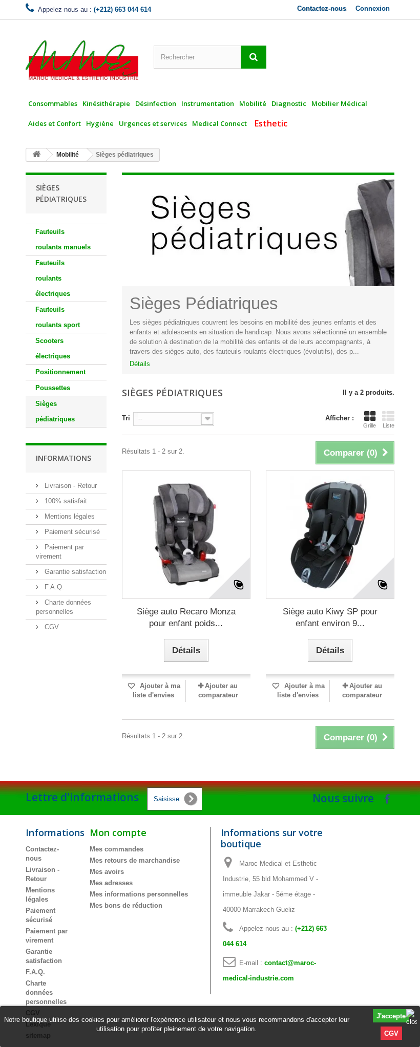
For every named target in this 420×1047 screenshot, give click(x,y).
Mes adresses (111, 883)
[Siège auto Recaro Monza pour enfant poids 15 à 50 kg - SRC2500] (186, 535)
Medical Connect (219, 123)
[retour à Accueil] (36, 154)
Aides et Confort (54, 123)
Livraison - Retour (70, 485)
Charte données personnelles (46, 992)
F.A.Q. (53, 587)
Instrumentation (207, 103)
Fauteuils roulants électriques (52, 278)
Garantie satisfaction (74, 571)
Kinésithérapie (106, 103)
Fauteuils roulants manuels (63, 239)
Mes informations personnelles (139, 894)
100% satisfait (65, 501)
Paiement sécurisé (71, 532)
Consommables (52, 103)
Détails (140, 364)
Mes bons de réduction (126, 905)
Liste (388, 425)
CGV (391, 1033)
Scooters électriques (52, 348)
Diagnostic (288, 103)
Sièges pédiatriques (55, 411)
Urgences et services (153, 123)
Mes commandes (116, 849)
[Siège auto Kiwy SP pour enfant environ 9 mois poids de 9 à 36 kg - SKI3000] (330, 535)
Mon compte (118, 832)
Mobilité (252, 103)
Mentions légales (69, 516)
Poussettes (52, 388)
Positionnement (60, 372)
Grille (369, 425)
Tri (126, 418)
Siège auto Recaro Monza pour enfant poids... (186, 617)
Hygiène (100, 123)
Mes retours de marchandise (135, 860)
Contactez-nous (321, 8)
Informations (63, 458)
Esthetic (271, 123)
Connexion (372, 8)
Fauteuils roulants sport (57, 317)
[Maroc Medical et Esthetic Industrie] (82, 60)
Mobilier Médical (339, 103)
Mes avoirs (107, 871)
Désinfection (155, 103)
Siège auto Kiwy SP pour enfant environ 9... (330, 617)
